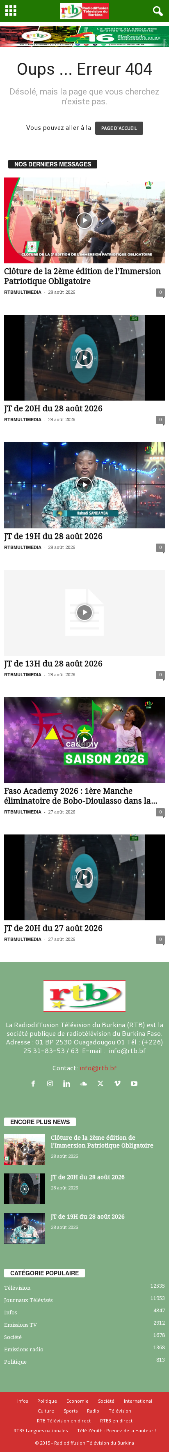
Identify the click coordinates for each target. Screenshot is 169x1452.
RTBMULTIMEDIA (22, 292)
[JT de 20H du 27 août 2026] (84, 877)
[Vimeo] (119, 1083)
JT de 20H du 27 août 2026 (53, 928)
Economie (77, 1401)
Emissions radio (23, 1349)
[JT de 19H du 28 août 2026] (84, 485)
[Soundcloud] (85, 1083)
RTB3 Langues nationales (41, 1430)
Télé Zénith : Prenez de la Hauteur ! (116, 1430)
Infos (10, 1312)
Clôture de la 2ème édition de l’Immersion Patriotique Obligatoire (82, 276)
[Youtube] (135, 1083)
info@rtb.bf (98, 1067)
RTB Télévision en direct (64, 1420)
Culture (46, 1411)
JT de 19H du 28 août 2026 (53, 536)
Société (13, 1337)
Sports (71, 1411)
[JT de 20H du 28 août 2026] (84, 358)
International (138, 1401)
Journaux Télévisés (28, 1300)
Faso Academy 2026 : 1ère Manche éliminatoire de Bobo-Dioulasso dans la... (80, 796)
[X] (102, 1083)
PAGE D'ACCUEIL (119, 128)
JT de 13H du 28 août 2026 (53, 663)
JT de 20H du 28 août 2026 (53, 408)
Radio (93, 1411)
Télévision (17, 1288)
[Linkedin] (68, 1083)
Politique (15, 1362)
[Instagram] (51, 1083)
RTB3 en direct (116, 1420)
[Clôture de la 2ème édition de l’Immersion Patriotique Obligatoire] (84, 220)
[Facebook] (35, 1083)
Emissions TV (20, 1325)
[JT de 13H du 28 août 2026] (84, 613)
